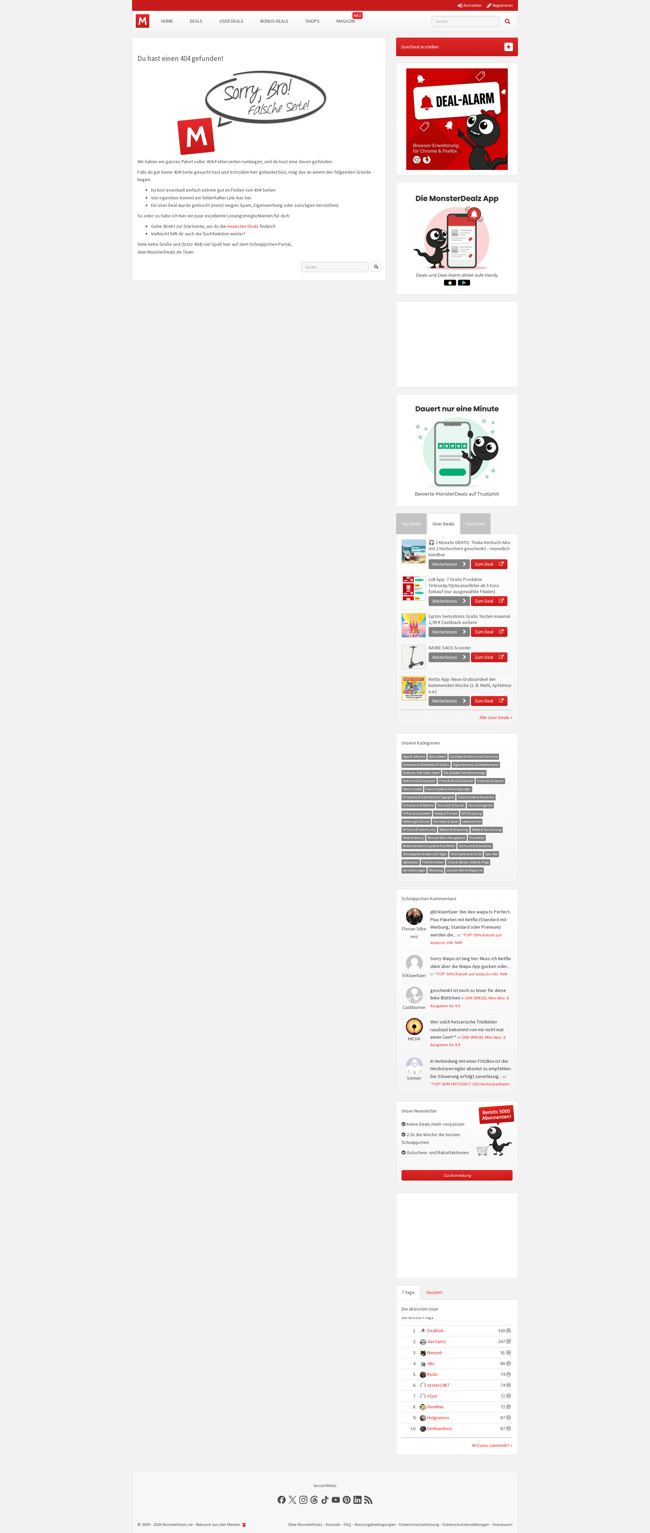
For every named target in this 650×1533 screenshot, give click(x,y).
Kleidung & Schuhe (416, 821)
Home (167, 21)
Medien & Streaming (453, 829)
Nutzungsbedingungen (375, 1524)
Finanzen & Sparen (490, 781)
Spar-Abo (491, 854)
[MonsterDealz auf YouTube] (335, 1499)
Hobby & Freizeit (446, 813)
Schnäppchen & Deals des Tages (425, 854)
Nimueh (434, 1353)
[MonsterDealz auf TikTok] (325, 1499)
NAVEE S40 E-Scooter (450, 648)
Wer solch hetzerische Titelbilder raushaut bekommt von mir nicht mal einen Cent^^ (466, 1029)
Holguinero (438, 1418)
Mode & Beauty (413, 838)
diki (430, 1363)
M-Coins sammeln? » (492, 1445)
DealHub (435, 1330)
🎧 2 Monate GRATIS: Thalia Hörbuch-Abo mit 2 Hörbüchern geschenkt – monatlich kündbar (469, 548)
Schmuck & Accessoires (475, 846)
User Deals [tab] (443, 524)
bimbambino (439, 1428)
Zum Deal (484, 564)
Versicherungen (414, 870)
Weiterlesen (445, 564)
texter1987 (438, 1385)
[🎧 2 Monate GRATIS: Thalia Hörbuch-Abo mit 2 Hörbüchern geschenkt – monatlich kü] (413, 551)
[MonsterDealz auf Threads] (314, 1499)
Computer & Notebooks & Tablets (426, 764)
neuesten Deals (243, 226)
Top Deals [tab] (411, 524)
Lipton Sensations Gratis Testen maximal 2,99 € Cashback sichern (469, 619)
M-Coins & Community (419, 829)
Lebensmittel (471, 821)
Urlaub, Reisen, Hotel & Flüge (468, 862)
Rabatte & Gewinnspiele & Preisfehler (429, 846)
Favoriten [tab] (475, 524)
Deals (196, 21)
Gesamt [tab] (434, 1292)
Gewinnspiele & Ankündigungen (448, 789)
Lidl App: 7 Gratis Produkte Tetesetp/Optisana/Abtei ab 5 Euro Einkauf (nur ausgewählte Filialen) (464, 585)
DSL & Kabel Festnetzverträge (464, 773)
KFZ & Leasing (471, 813)
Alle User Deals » (496, 717)
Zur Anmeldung (457, 1175)
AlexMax (435, 1407)
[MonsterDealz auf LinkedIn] (357, 1499)
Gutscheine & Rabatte (418, 805)
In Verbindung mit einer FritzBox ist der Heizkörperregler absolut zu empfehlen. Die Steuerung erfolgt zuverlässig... (471, 1068)
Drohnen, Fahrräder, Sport (421, 773)
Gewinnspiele (412, 789)
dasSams (436, 1341)
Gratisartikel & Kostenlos (476, 797)
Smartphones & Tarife (466, 854)
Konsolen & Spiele (445, 821)
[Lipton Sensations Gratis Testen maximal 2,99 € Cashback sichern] (413, 625)
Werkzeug (436, 870)
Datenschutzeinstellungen (465, 1524)
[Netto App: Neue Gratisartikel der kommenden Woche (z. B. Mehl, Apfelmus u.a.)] (413, 688)
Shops (312, 21)
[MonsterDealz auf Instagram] (303, 1499)
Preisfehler (476, 838)
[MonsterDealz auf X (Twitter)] (292, 1499)
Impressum (503, 1524)
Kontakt (333, 1524)
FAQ (347, 1524)
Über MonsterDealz (305, 1524)
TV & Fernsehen (433, 862)
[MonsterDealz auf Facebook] (281, 1499)
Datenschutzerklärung (419, 1524)
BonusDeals (437, 756)
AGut (432, 1396)
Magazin (346, 21)
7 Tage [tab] (408, 1292)
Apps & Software (414, 756)
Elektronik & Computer (419, 781)
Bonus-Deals (274, 21)
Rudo (432, 1374)
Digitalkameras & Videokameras (476, 764)
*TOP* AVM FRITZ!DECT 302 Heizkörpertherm (470, 1083)
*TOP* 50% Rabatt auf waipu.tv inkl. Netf (471, 973)
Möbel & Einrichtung (486, 829)
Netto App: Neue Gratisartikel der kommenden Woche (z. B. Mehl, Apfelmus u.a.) (470, 685)
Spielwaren (410, 862)
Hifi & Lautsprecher (417, 813)
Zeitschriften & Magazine (464, 870)
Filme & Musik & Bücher (456, 781)
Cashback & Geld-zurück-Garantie (474, 756)
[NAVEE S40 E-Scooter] (413, 657)
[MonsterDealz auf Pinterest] (346, 1499)
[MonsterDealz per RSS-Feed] (368, 1499)
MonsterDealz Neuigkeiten (446, 838)
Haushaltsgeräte (480, 805)
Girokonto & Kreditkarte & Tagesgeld (428, 797)
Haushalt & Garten (450, 805)
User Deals (231, 21)
